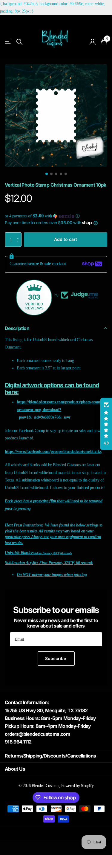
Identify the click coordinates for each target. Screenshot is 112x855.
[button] (56, 216)
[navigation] (46, 173)
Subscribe (56, 658)
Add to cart (65, 239)
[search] (19, 42)
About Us (15, 769)
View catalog (8, 41)
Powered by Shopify (77, 785)
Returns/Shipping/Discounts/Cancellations (50, 756)
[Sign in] (93, 42)
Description (17, 328)
